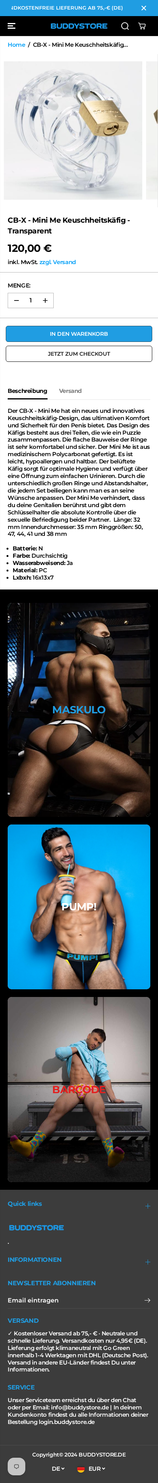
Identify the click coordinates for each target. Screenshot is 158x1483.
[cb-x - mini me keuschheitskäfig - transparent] (73, 130)
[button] (12, 26)
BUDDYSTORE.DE (102, 1455)
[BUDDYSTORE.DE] (79, 26)
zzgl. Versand (58, 262)
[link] (79, 1228)
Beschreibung (28, 391)
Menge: (19, 285)
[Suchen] (125, 26)
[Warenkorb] (141, 26)
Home (16, 44)
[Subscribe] (147, 1301)
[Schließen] (143, 8)
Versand (70, 391)
